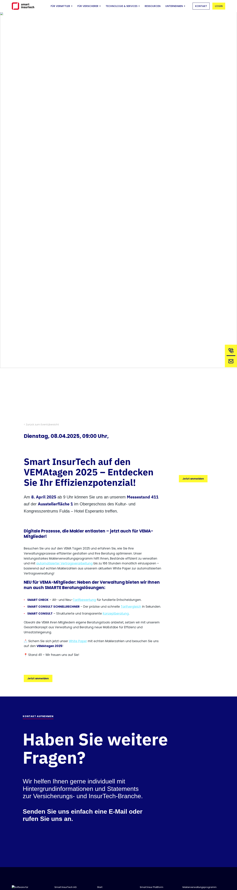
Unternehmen (174, 6)
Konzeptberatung (116, 613)
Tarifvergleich (131, 606)
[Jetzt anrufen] (231, 351)
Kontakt (201, 6)
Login (219, 6)
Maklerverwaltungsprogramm (200, 887)
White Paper (78, 641)
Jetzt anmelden (38, 678)
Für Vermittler (60, 6)
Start (99, 887)
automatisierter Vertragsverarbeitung (64, 563)
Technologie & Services (121, 6)
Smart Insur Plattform (151, 887)
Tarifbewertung (84, 600)
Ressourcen (152, 6)
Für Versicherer (87, 6)
